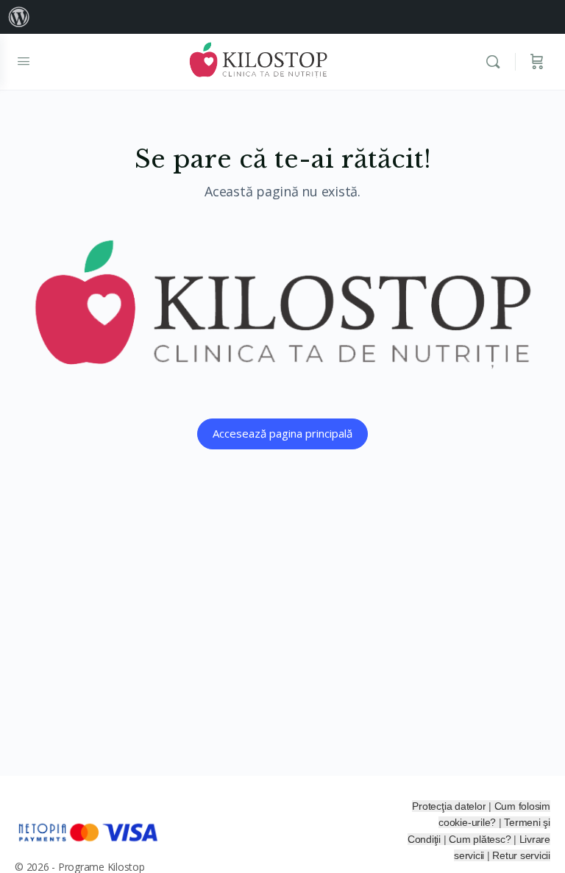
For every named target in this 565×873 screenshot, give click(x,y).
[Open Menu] (23, 60)
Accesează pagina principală (282, 433)
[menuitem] (19, 17)
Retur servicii (521, 855)
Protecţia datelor (449, 806)
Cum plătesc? (481, 839)
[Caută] (496, 61)
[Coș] (537, 61)
